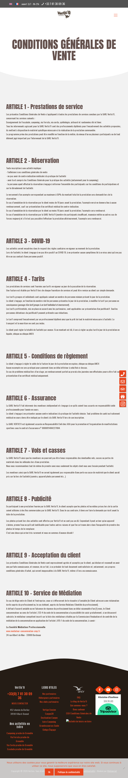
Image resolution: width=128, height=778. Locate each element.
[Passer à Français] (17, 3)
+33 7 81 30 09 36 (55, 4)
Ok (49, 772)
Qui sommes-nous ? (78, 705)
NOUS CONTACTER (20, 703)
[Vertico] (64, 15)
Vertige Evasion (49, 709)
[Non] (124, 768)
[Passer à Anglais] (11, 3)
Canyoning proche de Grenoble (19, 733)
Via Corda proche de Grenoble (20, 745)
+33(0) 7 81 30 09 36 (19, 696)
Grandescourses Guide (49, 725)
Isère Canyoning (49, 721)
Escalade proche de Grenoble (19, 749)
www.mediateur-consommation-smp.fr (23, 631)
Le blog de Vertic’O (78, 701)
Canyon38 (49, 713)
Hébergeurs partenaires (49, 697)
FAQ (78, 697)
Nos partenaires (49, 693)
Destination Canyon (49, 717)
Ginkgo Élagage (49, 729)
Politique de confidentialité (69, 772)
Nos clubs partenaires (49, 701)
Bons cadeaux (79, 709)
